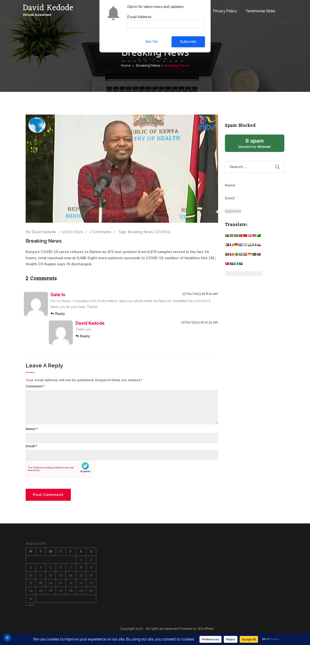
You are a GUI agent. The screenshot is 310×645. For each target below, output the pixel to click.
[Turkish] (227, 264)
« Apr (30, 605)
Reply (60, 314)
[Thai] (259, 255)
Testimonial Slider (261, 11)
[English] (254, 236)
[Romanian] (231, 255)
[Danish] (250, 236)
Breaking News (148, 66)
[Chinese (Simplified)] (241, 236)
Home (125, 66)
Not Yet (151, 42)
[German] (236, 246)
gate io (58, 294)
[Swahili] (254, 255)
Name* (230, 185)
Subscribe (188, 42)
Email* (230, 198)
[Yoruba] (236, 264)
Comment (35, 386)
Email (31, 446)
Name (32, 429)
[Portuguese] (227, 255)
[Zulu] (241, 264)
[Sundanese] (250, 255)
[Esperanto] (259, 236)
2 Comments (100, 232)
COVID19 (162, 232)
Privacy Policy (225, 11)
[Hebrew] (245, 246)
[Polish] (259, 246)
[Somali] (241, 255)
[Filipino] (227, 246)
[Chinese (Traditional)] (245, 236)
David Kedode (44, 232)
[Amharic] (231, 236)
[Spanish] (245, 255)
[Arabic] (236, 236)
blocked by (260, 145)
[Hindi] (250, 246)
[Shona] (236, 255)
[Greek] (241, 246)
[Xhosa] (231, 264)
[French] (231, 246)
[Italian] (254, 246)
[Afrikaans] (227, 236)
